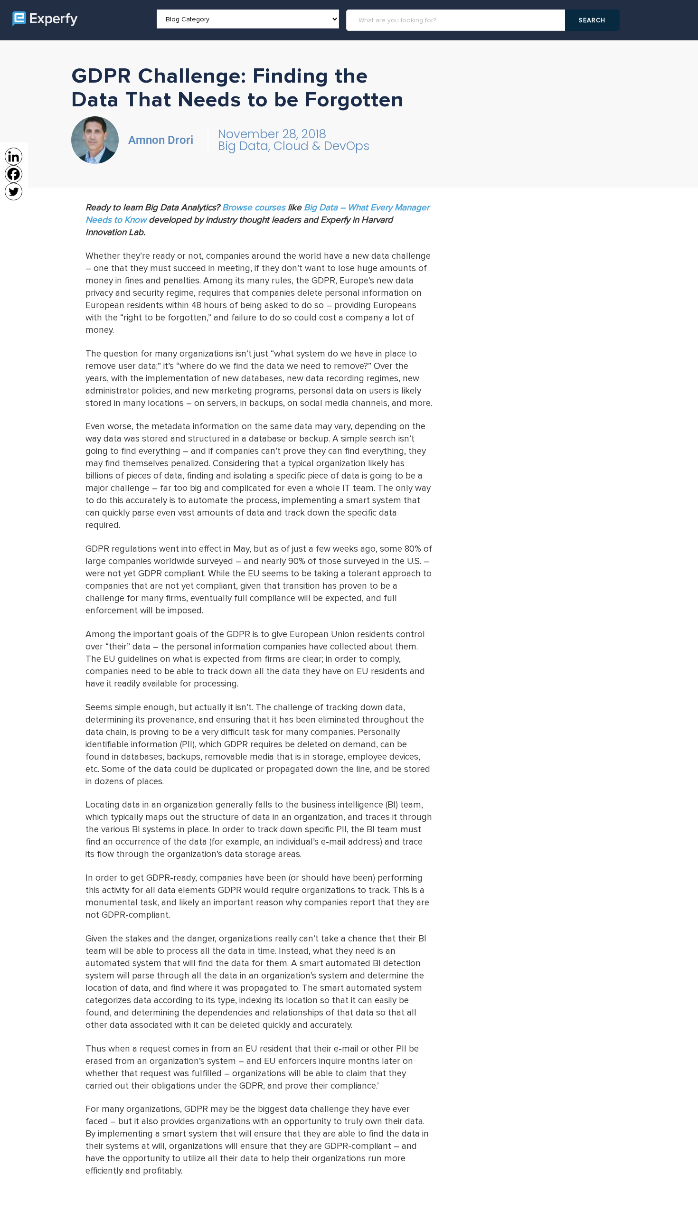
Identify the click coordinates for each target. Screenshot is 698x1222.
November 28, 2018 (272, 134)
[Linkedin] (13, 156)
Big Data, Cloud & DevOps (293, 146)
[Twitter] (13, 191)
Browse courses (253, 207)
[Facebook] (13, 174)
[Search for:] (457, 20)
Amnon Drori (160, 140)
